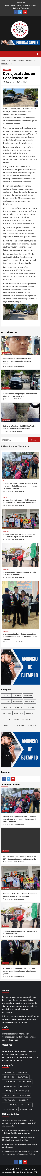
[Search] (37, 54)
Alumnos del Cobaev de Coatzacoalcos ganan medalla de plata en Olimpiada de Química (20, 636)
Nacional (7, 713)
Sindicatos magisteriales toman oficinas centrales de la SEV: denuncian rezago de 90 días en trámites (20, 486)
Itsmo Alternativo (22, 1172)
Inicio (7, 5)
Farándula (29, 701)
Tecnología (25, 8)
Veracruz (6, 481)
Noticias (13, 5)
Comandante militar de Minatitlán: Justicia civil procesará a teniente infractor (17, 361)
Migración (19, 707)
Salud (19, 5)
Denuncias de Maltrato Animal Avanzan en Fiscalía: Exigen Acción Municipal (18, 1138)
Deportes (26, 5)
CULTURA (6, 701)
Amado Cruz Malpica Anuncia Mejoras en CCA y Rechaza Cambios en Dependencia (20, 1131)
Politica (6, 719)
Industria (16, 8)
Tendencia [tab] (23, 446)
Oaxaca (29, 713)
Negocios (18, 713)
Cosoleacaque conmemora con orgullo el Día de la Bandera (19, 1145)
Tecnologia (19, 725)
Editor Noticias (23, 82)
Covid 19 (28, 695)
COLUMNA (17, 695)
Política (33, 5)
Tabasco (6, 725)
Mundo (31, 707)
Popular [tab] (13, 446)
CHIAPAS (6, 695)
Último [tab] (4, 446)
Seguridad (7, 69)
